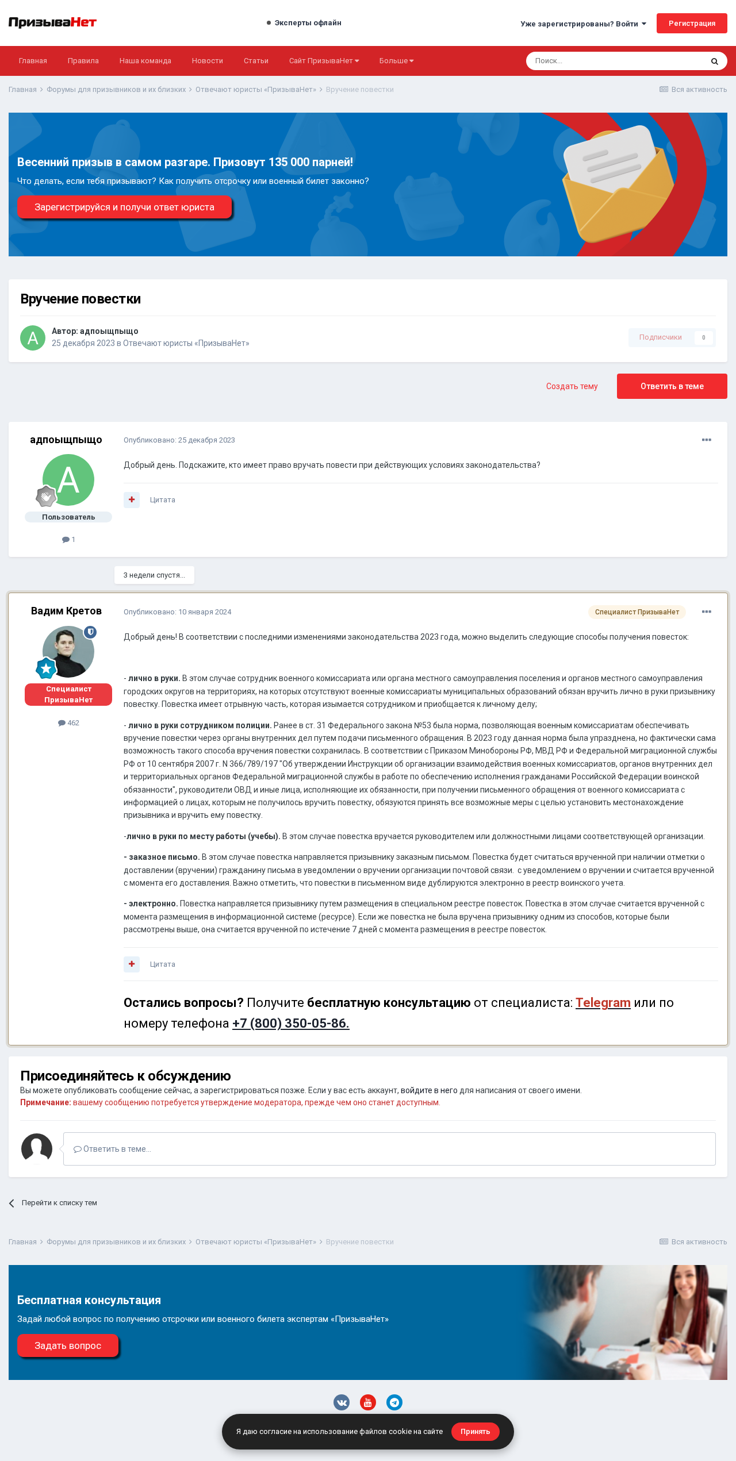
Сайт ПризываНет (322, 60)
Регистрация (692, 23)
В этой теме (667, 61)
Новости (207, 60)
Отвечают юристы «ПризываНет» (186, 343)
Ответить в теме (672, 386)
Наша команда (145, 60)
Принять (475, 1431)
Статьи (256, 60)
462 (72, 722)
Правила (83, 60)
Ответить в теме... (116, 1149)
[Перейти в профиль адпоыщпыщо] (32, 338)
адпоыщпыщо (109, 331)
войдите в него (429, 1090)
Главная (33, 60)
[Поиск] (714, 61)
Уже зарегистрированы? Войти (581, 24)
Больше (393, 60)
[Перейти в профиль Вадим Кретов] (68, 652)
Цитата (162, 499)
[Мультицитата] (132, 500)
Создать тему (572, 386)
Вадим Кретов (66, 611)
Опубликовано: (179, 440)
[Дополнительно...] (706, 440)
